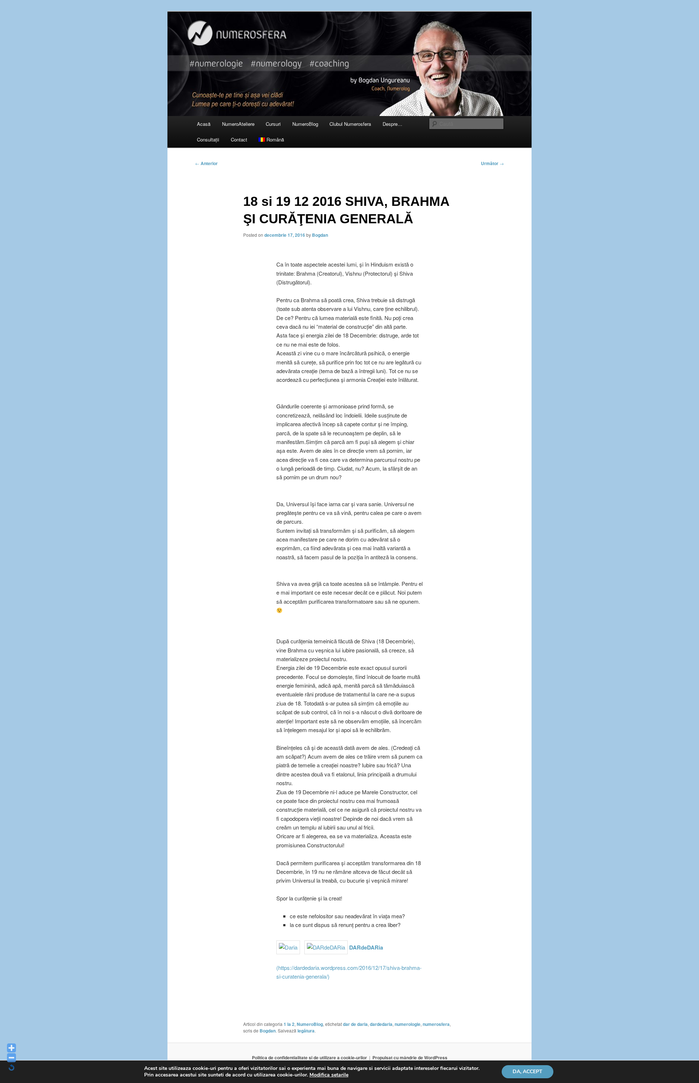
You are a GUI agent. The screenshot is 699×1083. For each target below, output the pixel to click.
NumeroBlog (305, 123)
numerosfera (436, 1024)
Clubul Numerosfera (350, 123)
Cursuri (273, 123)
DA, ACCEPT (527, 1071)
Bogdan (320, 235)
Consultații (208, 139)
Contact (239, 139)
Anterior (206, 163)
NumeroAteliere (238, 123)
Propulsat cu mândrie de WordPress (409, 1057)
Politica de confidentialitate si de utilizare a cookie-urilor (309, 1057)
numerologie (407, 1024)
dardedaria (381, 1024)
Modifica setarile (328, 1075)
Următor (492, 163)
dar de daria (355, 1024)
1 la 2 (289, 1024)
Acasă (203, 123)
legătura (306, 1030)
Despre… (392, 123)
